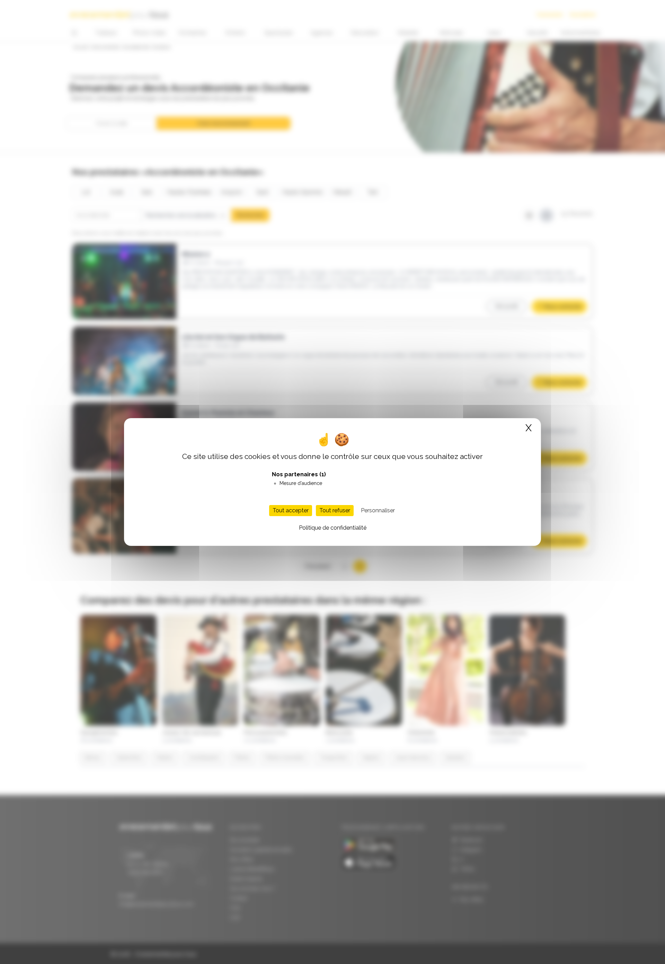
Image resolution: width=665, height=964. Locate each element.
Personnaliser (378, 510)
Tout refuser (334, 510)
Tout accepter (291, 510)
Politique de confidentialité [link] (332, 527)
